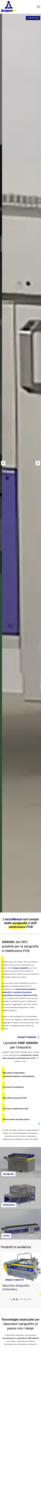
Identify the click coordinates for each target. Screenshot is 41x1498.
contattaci (33, 18)
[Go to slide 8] (29, 1299)
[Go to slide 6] (24, 1299)
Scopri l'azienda (27, 1037)
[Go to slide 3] (16, 1299)
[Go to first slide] (38, 463)
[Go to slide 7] (27, 1299)
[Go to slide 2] (14, 1299)
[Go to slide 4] (19, 1299)
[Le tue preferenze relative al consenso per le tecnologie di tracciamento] (39, 1124)
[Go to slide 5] (22, 1299)
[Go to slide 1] (11, 1299)
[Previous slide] (3, 463)
